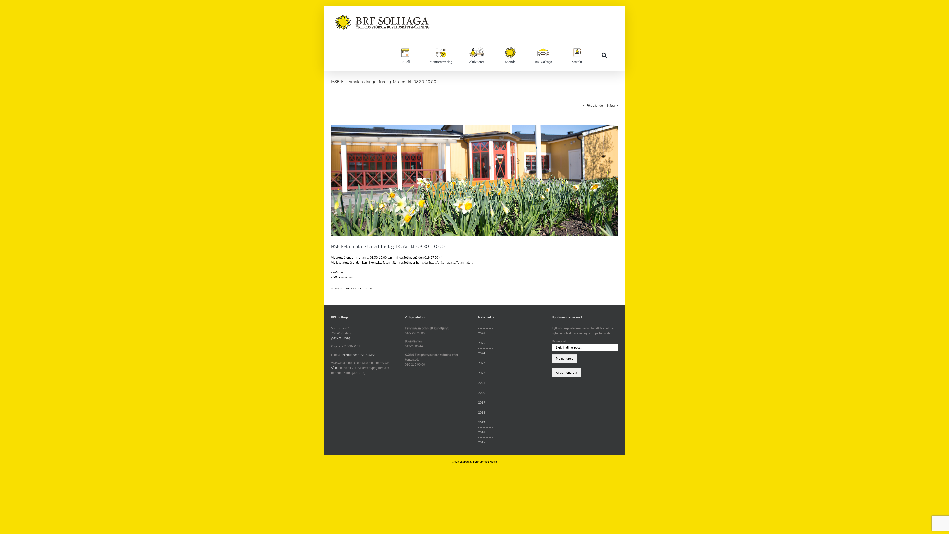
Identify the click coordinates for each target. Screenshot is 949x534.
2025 (481, 343)
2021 (481, 383)
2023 (481, 363)
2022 (481, 373)
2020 (481, 393)
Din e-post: (559, 341)
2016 (481, 432)
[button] (604, 55)
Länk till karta (341, 338)
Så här (335, 368)
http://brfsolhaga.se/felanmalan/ (451, 262)
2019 (481, 402)
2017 (481, 422)
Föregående (594, 105)
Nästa (611, 105)
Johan (338, 288)
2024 (481, 353)
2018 (481, 412)
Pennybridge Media (485, 461)
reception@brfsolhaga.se (358, 355)
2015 (481, 442)
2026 (481, 333)
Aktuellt (370, 288)
